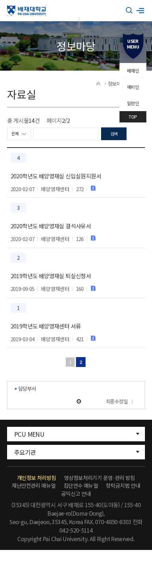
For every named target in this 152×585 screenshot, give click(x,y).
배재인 (133, 70)
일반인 (133, 103)
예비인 (133, 87)
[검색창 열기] (129, 10)
